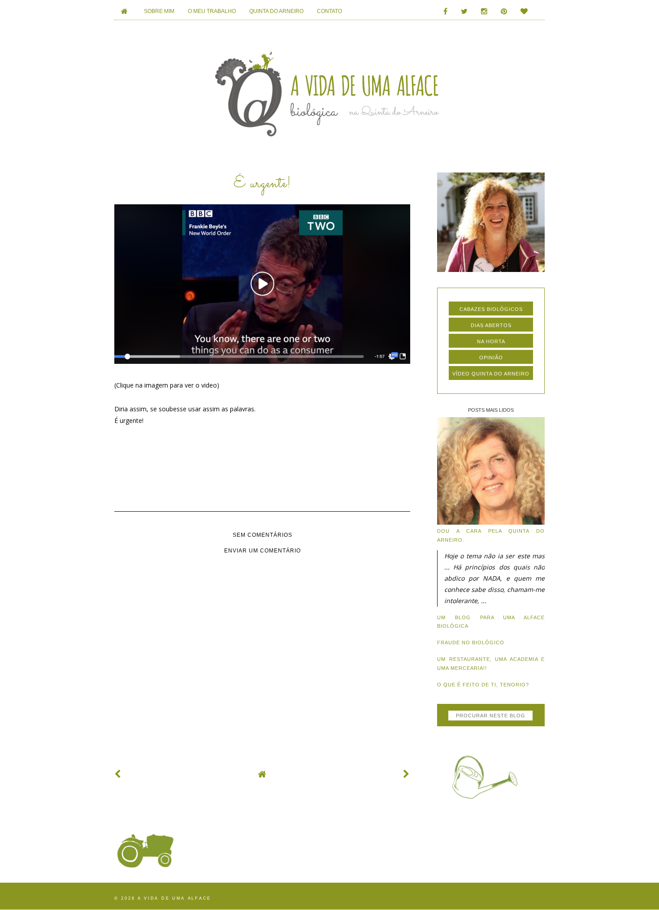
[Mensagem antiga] (406, 774)
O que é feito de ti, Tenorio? (483, 684)
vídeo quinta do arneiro (490, 373)
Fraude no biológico (470, 642)
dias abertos (491, 325)
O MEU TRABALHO (212, 11)
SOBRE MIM (159, 11)
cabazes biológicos (491, 309)
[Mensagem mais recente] (117, 774)
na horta (491, 341)
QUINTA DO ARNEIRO (276, 11)
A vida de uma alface (174, 898)
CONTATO (329, 11)
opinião (491, 357)
